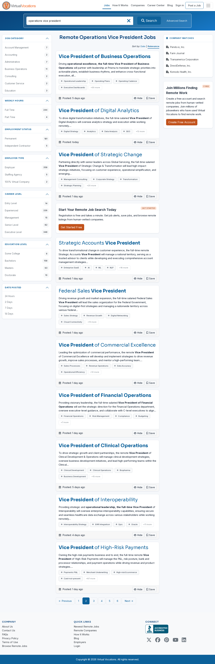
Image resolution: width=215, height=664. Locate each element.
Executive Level (26, 232)
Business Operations (26, 69)
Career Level (13, 194)
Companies (138, 5)
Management (26, 217)
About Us (7, 626)
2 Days (8, 302)
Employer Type (14, 158)
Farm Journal (177, 53)
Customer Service (26, 83)
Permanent (26, 138)
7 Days (8, 308)
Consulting (26, 76)
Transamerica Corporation (184, 59)
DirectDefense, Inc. (180, 65)
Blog (170, 5)
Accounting (26, 54)
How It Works (120, 5)
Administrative (26, 62)
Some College (26, 253)
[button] (150, 98)
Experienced (26, 210)
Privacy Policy (10, 638)
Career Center (156, 5)
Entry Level (26, 203)
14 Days (9, 313)
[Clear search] (128, 21)
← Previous (65, 600)
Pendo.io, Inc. (177, 47)
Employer (26, 167)
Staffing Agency (26, 174)
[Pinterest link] (166, 640)
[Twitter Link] (149, 640)
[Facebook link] (157, 640)
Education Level (16, 244)
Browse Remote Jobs (14, 646)
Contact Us (8, 630)
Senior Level (26, 225)
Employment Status (18, 129)
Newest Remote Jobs (86, 626)
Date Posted (13, 287)
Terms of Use (10, 642)
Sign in (180, 5)
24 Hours (10, 296)
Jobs (107, 5)
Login (77, 646)
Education (26, 90)
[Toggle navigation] (208, 5)
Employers (80, 642)
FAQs (5, 634)
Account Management (26, 47)
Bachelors (26, 260)
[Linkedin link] (184, 640)
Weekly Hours (14, 100)
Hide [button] (139, 98)
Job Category (14, 38)
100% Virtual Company (26, 181)
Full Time (26, 110)
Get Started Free (71, 227)
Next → (129, 600)
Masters (26, 268)
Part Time (26, 117)
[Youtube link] (175, 640)
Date (143, 46)
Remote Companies (85, 630)
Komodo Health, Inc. (181, 72)
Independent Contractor (26, 145)
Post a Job (194, 5)
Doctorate (26, 275)
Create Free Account (181, 122)
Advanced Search (177, 20)
